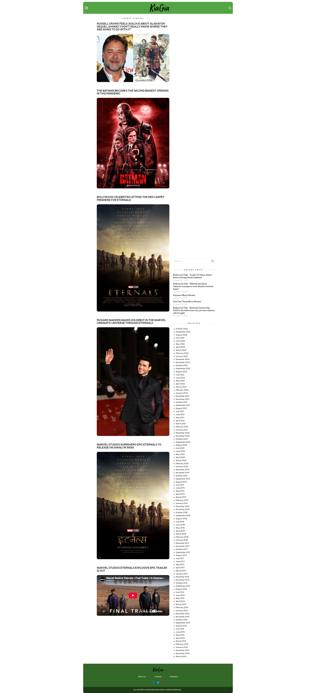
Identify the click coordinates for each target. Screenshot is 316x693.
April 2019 (180, 494)
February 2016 (182, 607)
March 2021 (181, 424)
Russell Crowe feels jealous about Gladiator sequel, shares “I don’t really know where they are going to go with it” (132, 26)
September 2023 (183, 332)
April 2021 (180, 421)
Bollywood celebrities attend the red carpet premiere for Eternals (131, 198)
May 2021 (180, 418)
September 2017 (183, 552)
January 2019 (182, 503)
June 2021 (180, 415)
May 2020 (180, 454)
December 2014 (182, 650)
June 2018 (180, 525)
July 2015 (180, 629)
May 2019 (180, 491)
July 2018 (180, 522)
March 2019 (181, 497)
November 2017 (182, 546)
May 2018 (180, 528)
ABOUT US (142, 677)
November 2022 (183, 362)
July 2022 (180, 375)
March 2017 (181, 571)
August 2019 (181, 482)
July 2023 (180, 338)
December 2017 (182, 543)
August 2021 (181, 408)
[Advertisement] (194, 34)
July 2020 (180, 448)
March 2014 (181, 657)
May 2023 (180, 344)
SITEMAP (157, 677)
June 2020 (180, 451)
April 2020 (180, 457)
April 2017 (180, 568)
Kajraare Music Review (184, 295)
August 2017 (181, 555)
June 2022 (180, 378)
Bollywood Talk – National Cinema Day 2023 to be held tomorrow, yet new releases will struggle (194, 310)
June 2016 (180, 595)
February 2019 (182, 500)
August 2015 (181, 626)
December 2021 (182, 396)
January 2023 (182, 356)
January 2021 (182, 430)
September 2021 (183, 405)
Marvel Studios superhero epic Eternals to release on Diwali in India (129, 446)
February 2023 (182, 353)
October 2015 (181, 620)
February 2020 (182, 464)
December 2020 (183, 433)
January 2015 (182, 647)
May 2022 (180, 381)
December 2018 (182, 506)
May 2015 (180, 635)
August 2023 (181, 335)
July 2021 (180, 411)
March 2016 (181, 604)
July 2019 (180, 485)
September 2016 (183, 586)
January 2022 (182, 393)
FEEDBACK (174, 677)
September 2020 (183, 442)
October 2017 (181, 549)
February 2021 (182, 427)
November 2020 (183, 436)
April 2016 (180, 601)
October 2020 (182, 439)
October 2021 (181, 402)
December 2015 (182, 614)
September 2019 (183, 479)
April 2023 (180, 347)
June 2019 (180, 488)
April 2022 (180, 384)
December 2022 (182, 359)
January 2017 (182, 574)
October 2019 (181, 476)
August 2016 (181, 589)
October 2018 (181, 512)
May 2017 (180, 565)
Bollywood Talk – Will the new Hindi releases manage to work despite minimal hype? (193, 286)
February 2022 (182, 390)
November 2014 (182, 653)
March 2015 (181, 641)
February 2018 (182, 537)
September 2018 (183, 516)
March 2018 (181, 534)
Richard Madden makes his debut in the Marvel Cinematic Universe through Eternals (131, 321)
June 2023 (180, 341)
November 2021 (182, 399)
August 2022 (181, 372)
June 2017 (180, 562)
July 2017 (180, 558)
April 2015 (180, 638)
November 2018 (182, 509)
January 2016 (182, 611)
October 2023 (182, 329)
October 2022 (182, 365)
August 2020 (181, 445)
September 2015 (183, 623)
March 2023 (181, 350)
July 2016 (180, 592)
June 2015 (180, 632)
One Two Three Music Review (187, 302)
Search (212, 262)
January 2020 (182, 467)
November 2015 (182, 617)
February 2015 (182, 644)
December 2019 (182, 470)
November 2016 (182, 580)
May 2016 (180, 598)
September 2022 (183, 369)
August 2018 (181, 519)
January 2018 (182, 540)
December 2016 (182, 577)
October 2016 (181, 583)
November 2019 (182, 473)
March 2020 (181, 460)
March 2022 (181, 387)
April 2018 (180, 531)
